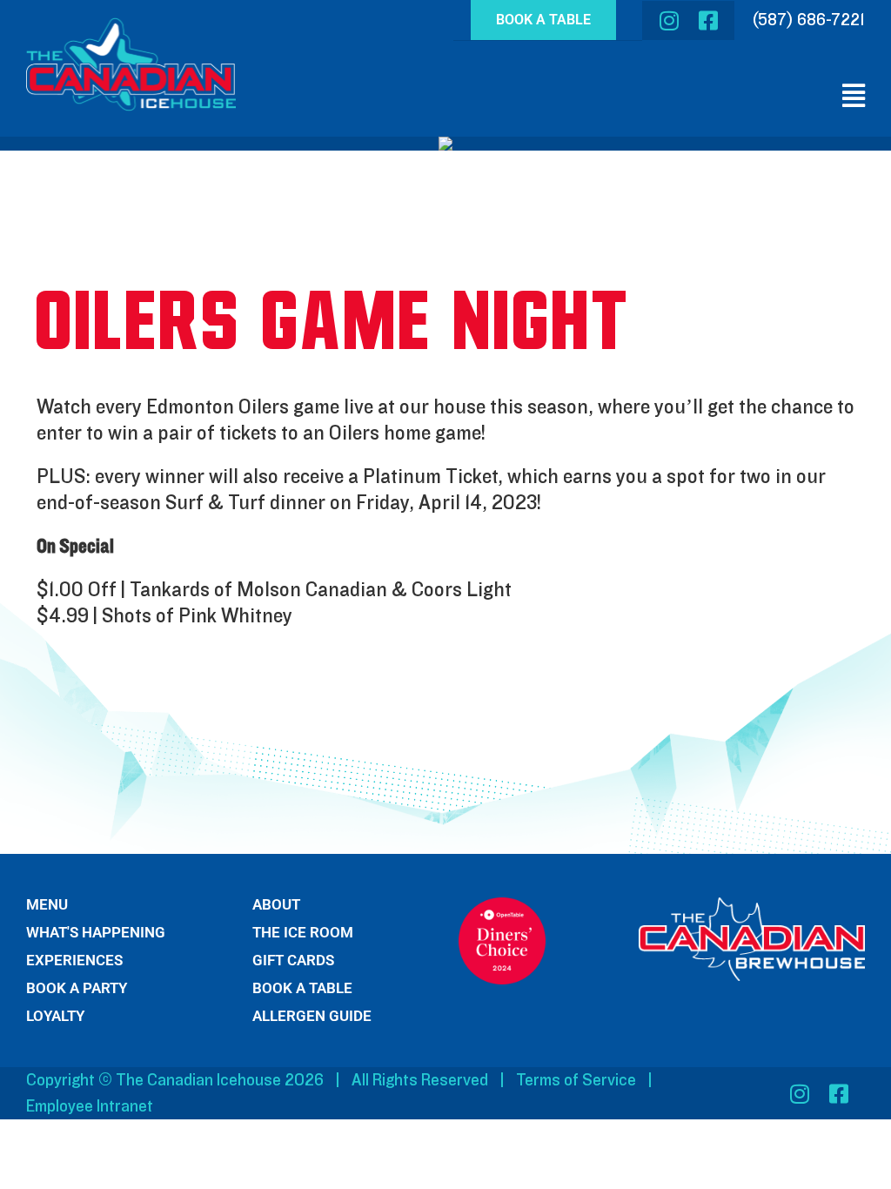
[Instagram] (668, 20)
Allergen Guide (312, 1016)
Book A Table (302, 988)
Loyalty (55, 1016)
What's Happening (95, 932)
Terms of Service (576, 1080)
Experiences (74, 960)
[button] (850, 96)
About (276, 904)
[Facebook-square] (707, 20)
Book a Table (543, 19)
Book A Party (76, 988)
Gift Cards (293, 960)
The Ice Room (302, 932)
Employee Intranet (89, 1106)
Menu (47, 904)
